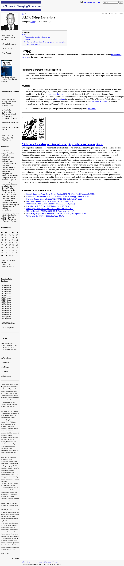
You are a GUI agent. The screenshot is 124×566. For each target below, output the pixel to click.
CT (6, 235)
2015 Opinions (6, 308)
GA (17, 235)
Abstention (5, 151)
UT (13, 253)
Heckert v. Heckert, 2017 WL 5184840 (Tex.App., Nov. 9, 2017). (51, 201)
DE (9, 235)
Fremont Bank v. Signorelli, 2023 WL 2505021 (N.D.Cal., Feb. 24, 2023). (54, 199)
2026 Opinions (6, 285)
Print (115, 13)
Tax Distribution (6, 211)
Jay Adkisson (5, 31)
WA (6, 255)
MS (13, 243)
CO (2, 235)
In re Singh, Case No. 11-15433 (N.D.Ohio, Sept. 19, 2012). (49, 209)
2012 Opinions (6, 314)
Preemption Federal (8, 196)
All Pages (4, 372)
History (110, 13)
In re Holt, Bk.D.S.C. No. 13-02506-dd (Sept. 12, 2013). (48, 206)
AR (13, 232)
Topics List (5, 146)
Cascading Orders (7, 157)
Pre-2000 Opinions (7, 328)
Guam (3, 262)
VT (17, 253)
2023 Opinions (6, 292)
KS (2, 240)
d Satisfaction (7, 110)
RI (13, 250)
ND (13, 248)
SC (17, 250)
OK (2, 250)
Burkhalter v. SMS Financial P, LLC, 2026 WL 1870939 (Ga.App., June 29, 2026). (58, 196)
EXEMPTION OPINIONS (31, 44)
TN (6, 253)
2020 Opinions (6, 298)
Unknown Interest (7, 217)
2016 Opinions (6, 306)
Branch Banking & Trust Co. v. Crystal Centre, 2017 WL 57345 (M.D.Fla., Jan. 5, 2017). (60, 194)
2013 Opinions (6, 312)
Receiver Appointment (9, 202)
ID (5, 237)
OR (6, 250)
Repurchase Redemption (10, 205)
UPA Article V (6, 140)
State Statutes (6, 228)
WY (17, 255)
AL (2, 232)
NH (13, 245)
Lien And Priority (7, 188)
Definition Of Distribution (10, 123)
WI (13, 255)
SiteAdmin (5, 363)
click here (92, 109)
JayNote (28, 39)
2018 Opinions (6, 302)
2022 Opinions (6, 294)
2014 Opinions (6, 310)
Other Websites (6, 53)
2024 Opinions (6, 290)
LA (9, 240)
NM (2, 248)
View (102, 13)
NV (9, 245)
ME (13, 240)
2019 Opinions (6, 300)
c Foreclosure (7, 108)
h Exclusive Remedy (9, 118)
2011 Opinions (6, 317)
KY (6, 240)
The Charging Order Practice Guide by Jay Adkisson (9, 79)
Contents (27, 32)
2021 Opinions (6, 296)
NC (9, 248)
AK (6, 232)
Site (23, 14)
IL (9, 237)
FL (13, 235)
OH (17, 248)
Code (33, 22)
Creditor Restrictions (8, 163)
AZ (9, 232)
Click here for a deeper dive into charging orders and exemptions (45, 42)
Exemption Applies (8, 169)
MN (9, 243)
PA (9, 250)
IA (16, 237)
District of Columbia (8, 260)
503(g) (24, 35)
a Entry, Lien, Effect (9, 102)
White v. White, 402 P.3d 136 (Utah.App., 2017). (45, 216)
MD (17, 240)
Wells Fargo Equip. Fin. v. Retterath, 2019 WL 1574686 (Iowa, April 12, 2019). (56, 213)
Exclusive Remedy (8, 167)
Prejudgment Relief (8, 198)
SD (2, 253)
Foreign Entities (6, 174)
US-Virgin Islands (7, 266)
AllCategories (6, 376)
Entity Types (5, 165)
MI (6, 243)
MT (2, 245)
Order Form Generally (9, 194)
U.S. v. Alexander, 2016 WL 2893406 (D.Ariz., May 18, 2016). (50, 211)
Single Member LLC (8, 207)
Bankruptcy (5, 155)
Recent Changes (89, 2)
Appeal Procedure (7, 153)
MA (2, 243)
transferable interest (55, 94)
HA (2, 237)
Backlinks (120, 13)
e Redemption (7, 112)
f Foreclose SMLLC (9, 114)
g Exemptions (7, 116)
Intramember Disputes (9, 184)
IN (13, 237)
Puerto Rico (5, 264)
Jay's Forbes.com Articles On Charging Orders (8, 37)
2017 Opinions (6, 304)
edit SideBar (15, 558)
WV (9, 255)
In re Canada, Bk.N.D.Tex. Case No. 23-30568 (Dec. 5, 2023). (50, 204)
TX (9, 253)
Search (99, 2)
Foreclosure (5, 171)
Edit (106, 13)
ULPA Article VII (7, 138)
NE (6, 245)
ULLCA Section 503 (8, 100)
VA (2, 255)
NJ (17, 245)
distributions (60, 99)
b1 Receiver (6, 104)
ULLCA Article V (7, 136)
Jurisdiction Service (8, 186)
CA (17, 232)
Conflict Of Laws (7, 161)
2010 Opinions (6, 319)
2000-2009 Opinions (8, 323)
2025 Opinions (6, 288)
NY (6, 248)
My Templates (6, 358)
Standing (4, 209)
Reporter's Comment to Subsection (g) (37, 37)
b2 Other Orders (7, 106)
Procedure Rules (7, 200)
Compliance (5, 159)
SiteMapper (5, 367)
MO (17, 243)
